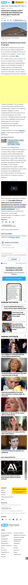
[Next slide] (26, 6)
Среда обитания (5, 552)
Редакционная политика (7, 497)
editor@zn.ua (23, 513)
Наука (2, 547)
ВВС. (17, 56)
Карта (2, 499)
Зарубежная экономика (19, 535)
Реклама (3, 494)
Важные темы (4, 6)
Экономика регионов (6, 545)
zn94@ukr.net (19, 511)
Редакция (3, 492)
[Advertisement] (14, 89)
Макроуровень (4, 539)
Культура (3, 556)
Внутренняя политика (6, 533)
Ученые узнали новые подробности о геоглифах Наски (15, 142)
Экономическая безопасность (18, 540)
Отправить (14, 259)
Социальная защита (18, 533)
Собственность (17, 554)
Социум (16, 545)
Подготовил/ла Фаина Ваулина (9, 229)
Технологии (4, 550)
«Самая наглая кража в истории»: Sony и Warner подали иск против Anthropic (11, 477)
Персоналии (17, 543)
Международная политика (5, 536)
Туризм (15, 552)
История (16, 547)
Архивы (3, 490)
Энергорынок (4, 541)
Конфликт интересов (19, 537)
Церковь (3, 554)
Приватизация (4, 543)
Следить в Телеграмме (15, 278)
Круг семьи (16, 550)
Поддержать (20, 2)
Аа (13, 2)
